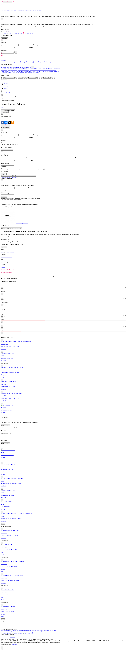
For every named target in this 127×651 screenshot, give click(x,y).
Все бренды (3, 80)
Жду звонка (3, 50)
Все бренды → (4, 67)
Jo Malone (47, 71)
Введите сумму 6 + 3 (6, 433)
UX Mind (12, 637)
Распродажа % (41, 62)
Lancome (21, 72)
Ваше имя (3, 430)
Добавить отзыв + (5, 425)
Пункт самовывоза (31, 10)
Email (30, 187)
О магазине (3, 10)
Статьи (25, 10)
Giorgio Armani (4, 71)
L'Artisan (9, 72)
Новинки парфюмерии (32, 62)
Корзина (3, 59)
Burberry (31, 68)
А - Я (6, 79)
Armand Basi (26, 68)
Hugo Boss (27, 71)
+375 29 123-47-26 (18, 33)
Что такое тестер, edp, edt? (7, 269)
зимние (2, 252)
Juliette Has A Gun (54, 71)
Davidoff (20, 70)
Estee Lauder (43, 70)
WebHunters (14, 644)
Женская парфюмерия (13, 67)
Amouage (12, 68)
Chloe (9, 70)
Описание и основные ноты (7, 228)
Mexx (33, 72)
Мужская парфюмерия (25, 67)
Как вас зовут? (5, 193)
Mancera (30, 72)
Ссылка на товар (5, 163)
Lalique (17, 72)
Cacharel (40, 68)
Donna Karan (33, 70)
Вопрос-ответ (24, 632)
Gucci (14, 71)
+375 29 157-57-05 (7, 33)
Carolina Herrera (52, 68)
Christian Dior (14, 70)
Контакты (38, 10)
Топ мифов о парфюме (6, 272)
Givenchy (10, 71)
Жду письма (4, 196)
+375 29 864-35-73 (28, 33)
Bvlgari (35, 68)
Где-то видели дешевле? (6, 149)
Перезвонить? (4, 38)
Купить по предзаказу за (18, 175)
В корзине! (10, 177)
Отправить (3, 166)
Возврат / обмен (45, 632)
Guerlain (18, 71)
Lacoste (13, 72)
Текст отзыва (4, 436)
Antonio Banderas (18, 68)
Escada (38, 70)
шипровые (9, 257)
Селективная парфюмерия (13, 62)
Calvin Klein (45, 68)
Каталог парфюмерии (6, 630)
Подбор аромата (50, 62)
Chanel (5, 70)
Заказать (3, 140)
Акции (21, 10)
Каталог (4, 62)
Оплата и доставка (15, 10)
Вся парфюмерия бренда (22, 223)
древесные (3, 257)
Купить (3, 174)
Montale (37, 72)
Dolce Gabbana (25, 70)
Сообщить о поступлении (6, 178)
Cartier (58, 68)
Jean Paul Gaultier (40, 71)
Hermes (22, 71)
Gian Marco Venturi (51, 70)
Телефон (31, 47)
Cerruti (2, 70)
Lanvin (25, 72)
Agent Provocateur (5, 68)
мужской (3, 267)
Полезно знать (18, 228)
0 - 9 (2, 79)
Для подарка (23, 62)
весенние (7, 252)
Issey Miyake (33, 71)
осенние (12, 252)
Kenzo (2, 72)
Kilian (5, 72)
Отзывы (8, 10)
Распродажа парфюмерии (50, 630)
